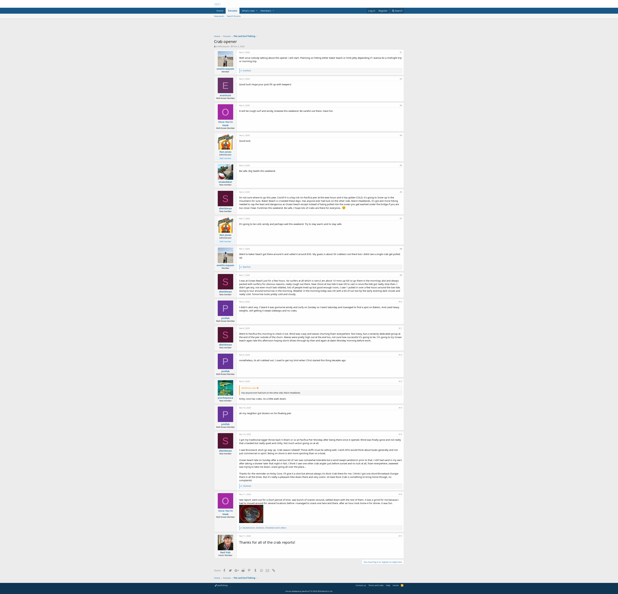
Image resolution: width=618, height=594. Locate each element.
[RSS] (402, 585)
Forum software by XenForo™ (309, 591)
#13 (400, 381)
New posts (219, 16)
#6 (401, 192)
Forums (232, 10)
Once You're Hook (225, 123)
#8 (401, 248)
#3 (401, 105)
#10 (400, 301)
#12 (400, 354)
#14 (400, 407)
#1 (401, 52)
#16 (400, 494)
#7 (401, 218)
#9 (401, 275)
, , (264, 527)
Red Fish (225, 552)
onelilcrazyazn (222, 46)
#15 (400, 434)
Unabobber (225, 181)
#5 (401, 165)
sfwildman (225, 208)
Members (266, 10)
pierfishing (222, 585)
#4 (401, 135)
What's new (248, 10)
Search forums (234, 16)
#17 (400, 536)
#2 (401, 79)
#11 (400, 328)
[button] (256, 11)
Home (219, 10)
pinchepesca (225, 397)
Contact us (361, 585)
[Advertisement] (309, 27)
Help (388, 585)
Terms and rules (376, 585)
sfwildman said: (248, 387)
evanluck (225, 95)
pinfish (225, 318)
